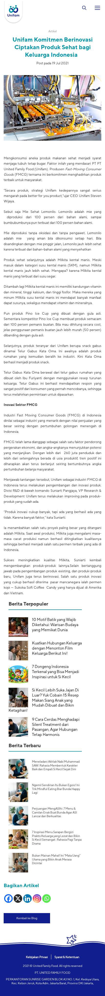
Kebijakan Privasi (37, 957)
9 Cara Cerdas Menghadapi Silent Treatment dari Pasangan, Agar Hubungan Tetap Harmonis (56, 727)
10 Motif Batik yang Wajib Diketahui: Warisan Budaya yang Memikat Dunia (55, 624)
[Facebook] (8, 898)
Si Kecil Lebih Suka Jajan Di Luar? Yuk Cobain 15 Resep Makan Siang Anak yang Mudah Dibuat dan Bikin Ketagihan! (44, 700)
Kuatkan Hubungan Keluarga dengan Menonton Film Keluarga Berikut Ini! (57, 648)
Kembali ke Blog (26, 918)
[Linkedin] (27, 898)
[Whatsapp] (46, 898)
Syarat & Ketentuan (66, 957)
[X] (18, 898)
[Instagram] (37, 898)
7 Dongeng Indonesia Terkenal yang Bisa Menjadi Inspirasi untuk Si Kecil (55, 671)
